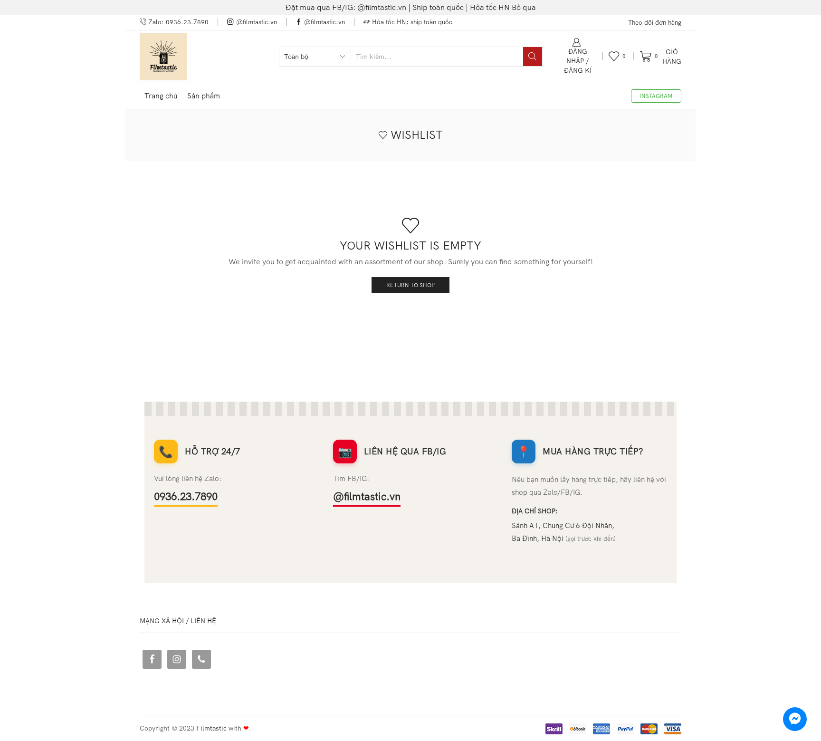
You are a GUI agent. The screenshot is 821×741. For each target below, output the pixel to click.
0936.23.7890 (186, 496)
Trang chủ (161, 95)
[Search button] (532, 56)
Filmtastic (211, 728)
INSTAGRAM (656, 95)
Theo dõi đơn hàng (654, 22)
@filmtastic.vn (367, 496)
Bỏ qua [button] (524, 7)
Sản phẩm (203, 95)
